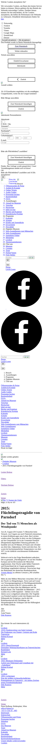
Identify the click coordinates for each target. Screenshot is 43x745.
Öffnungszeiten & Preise (15, 186)
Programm (10, 377)
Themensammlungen (14, 242)
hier (2, 19)
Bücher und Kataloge (14, 212)
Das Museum (6, 726)
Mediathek (10, 238)
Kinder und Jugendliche (15, 222)
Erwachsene (10, 225)
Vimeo (6, 30)
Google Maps (9, 33)
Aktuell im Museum (13, 203)
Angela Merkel (6, 573)
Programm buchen (13, 194)
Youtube (7, 28)
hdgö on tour (10, 210)
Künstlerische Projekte (14, 214)
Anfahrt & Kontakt (13, 188)
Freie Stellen (10, 255)
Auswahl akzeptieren (9, 40)
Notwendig (8, 23)
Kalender (9, 218)
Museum (9, 246)
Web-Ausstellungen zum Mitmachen (19, 231)
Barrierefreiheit (11, 197)
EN (8, 265)
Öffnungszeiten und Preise (11, 717)
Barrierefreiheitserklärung (10, 739)
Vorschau (9, 205)
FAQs (8, 199)
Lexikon (9, 240)
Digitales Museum (12, 379)
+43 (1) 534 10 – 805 (9, 711)
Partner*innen (11, 253)
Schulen (9, 220)
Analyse (7, 26)
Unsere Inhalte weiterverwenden (13, 741)
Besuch (8, 373)
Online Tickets (11, 190)
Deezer (6, 38)
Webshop (4, 721)
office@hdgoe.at (7, 708)
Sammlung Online (12, 235)
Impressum (5, 713)
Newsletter (10, 227)
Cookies (4, 743)
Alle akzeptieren (24, 40)
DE (8, 260)
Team (8, 251)
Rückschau (10, 207)
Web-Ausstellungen (13, 233)
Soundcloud (8, 35)
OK (3, 177)
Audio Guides (11, 192)
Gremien (9, 248)
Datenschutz (5, 715)
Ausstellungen (11, 375)
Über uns (9, 381)
